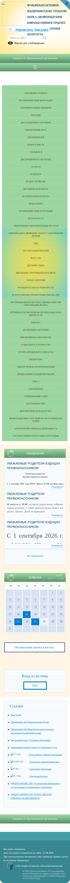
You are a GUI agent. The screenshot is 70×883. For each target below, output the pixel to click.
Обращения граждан (35, 93)
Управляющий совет (36, 396)
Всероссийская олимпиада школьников (45, 755)
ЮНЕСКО (35, 322)
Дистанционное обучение (36, 122)
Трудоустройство (36, 181)
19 (26, 614)
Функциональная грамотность (36, 287)
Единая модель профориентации (36, 367)
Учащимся (36, 152)
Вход (35, 685)
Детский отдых (35, 265)
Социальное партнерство (36, 345)
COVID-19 (35, 167)
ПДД (36, 243)
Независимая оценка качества (34, 647)
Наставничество (35, 404)
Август (58, 575)
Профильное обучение (36, 330)
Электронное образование (40, 769)
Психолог (35, 174)
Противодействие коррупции (36, 100)
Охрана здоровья (35, 280)
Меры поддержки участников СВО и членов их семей (35, 419)
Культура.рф (16, 715)
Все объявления (35, 556)
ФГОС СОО (36, 258)
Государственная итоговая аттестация (36, 436)
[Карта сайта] (10, 29)
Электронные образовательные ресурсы (35, 226)
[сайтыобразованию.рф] (65, 5)
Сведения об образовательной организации (35, 58)
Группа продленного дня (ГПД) (35, 352)
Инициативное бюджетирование (36, 374)
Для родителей (36, 137)
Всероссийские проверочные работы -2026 (35, 295)
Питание (36, 115)
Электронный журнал (38, 776)
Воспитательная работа (35, 196)
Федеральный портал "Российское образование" (31, 740)
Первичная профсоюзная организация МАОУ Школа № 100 (36, 313)
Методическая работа (35, 189)
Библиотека (36, 359)
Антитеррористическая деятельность (35, 428)
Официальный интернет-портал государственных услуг (34, 747)
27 (35, 621)
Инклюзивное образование (35, 337)
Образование (36, 389)
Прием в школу (36, 145)
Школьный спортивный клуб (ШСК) (36, 273)
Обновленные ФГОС (36, 130)
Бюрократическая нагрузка (36, 411)
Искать (45, 37)
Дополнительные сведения (35, 108)
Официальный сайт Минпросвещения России (30, 722)
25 (18, 621)
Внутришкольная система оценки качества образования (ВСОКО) (36, 303)
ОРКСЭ (35, 381)
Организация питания (36, 251)
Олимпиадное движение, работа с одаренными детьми (36, 234)
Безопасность (36, 218)
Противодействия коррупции (36, 211)
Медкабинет (36, 204)
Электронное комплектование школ (44, 762)
